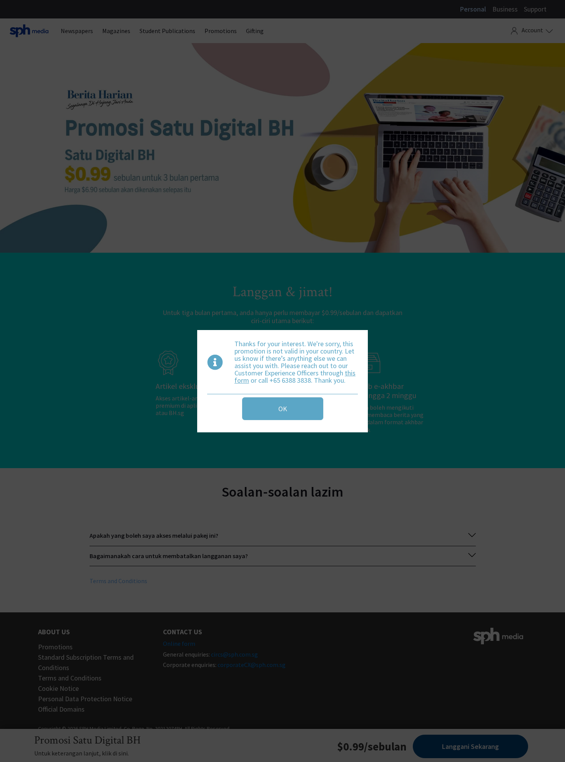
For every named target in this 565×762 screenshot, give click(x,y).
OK (282, 408)
